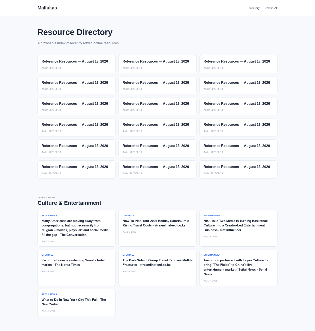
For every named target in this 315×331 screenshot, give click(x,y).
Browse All (271, 8)
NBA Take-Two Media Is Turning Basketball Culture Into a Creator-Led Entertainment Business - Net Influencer (236, 225)
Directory (254, 8)
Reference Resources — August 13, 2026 (75, 61)
